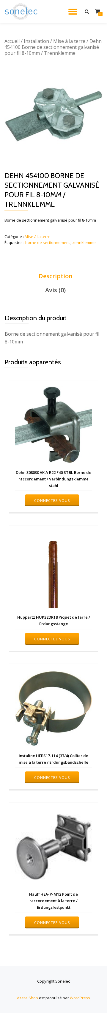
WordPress (80, 997)
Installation (36, 41)
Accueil (12, 41)
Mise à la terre (69, 41)
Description (56, 276)
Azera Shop (27, 997)
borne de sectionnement (47, 242)
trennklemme (84, 242)
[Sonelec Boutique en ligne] (22, 11)
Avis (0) (55, 290)
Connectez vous (52, 500)
